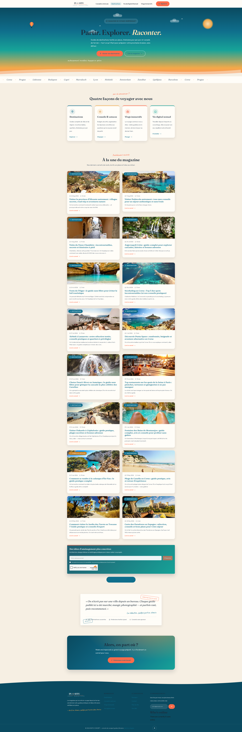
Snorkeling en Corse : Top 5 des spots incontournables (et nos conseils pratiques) (145, 291)
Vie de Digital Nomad (130, 4)
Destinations (115, 4)
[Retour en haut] (154, 728)
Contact (134, 701)
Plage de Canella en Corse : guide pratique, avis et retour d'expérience (147, 479)
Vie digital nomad (109, 708)
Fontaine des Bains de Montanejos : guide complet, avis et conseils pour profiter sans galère (145, 432)
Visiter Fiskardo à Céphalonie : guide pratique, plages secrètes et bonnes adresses (91, 431)
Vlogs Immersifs (146, 4)
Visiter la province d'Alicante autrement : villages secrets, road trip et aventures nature (93, 200)
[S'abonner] (171, 706)
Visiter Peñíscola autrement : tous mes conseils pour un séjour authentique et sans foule (147, 200)
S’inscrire (167, 558)
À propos (134, 697)
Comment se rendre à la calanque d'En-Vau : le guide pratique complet (91, 479)
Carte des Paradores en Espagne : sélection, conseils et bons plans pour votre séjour (146, 525)
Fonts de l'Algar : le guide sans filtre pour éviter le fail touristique (93, 291)
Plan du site (135, 705)
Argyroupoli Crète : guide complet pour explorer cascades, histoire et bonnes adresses (148, 246)
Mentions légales (129, 728)
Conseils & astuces (110, 701)
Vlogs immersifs (109, 705)
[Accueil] (81, 4)
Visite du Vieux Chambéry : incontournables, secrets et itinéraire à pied (90, 246)
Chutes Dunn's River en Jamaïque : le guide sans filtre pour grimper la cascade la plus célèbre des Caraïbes (93, 384)
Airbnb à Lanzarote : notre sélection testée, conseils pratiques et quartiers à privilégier (90, 337)
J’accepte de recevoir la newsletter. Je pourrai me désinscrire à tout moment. (93, 562)
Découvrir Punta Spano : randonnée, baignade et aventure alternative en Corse (148, 337)
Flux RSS (134, 708)
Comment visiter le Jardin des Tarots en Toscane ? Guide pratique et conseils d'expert (93, 525)
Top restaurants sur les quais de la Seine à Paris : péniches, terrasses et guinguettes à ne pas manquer (148, 384)
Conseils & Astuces (102, 4)
